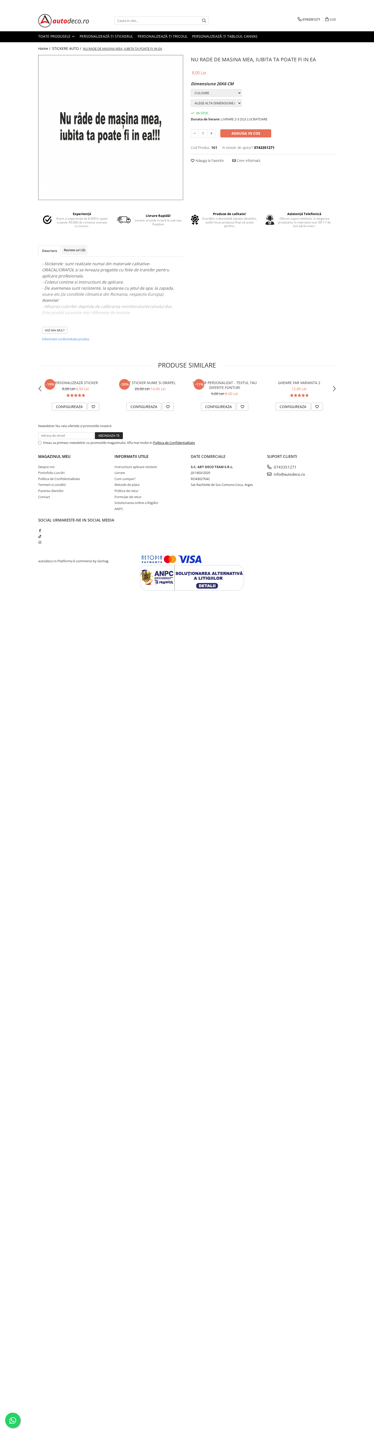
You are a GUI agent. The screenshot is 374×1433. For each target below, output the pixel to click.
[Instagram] (39, 542)
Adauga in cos (246, 133)
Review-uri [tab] (74, 250)
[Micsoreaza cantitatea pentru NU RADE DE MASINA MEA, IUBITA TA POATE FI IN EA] (194, 133)
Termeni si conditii (52, 484)
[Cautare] (204, 21)
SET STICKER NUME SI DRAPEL (150, 382)
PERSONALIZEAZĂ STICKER (75, 382)
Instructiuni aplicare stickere (135, 467)
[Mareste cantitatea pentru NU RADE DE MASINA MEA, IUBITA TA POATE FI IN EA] (211, 133)
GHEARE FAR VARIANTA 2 (299, 382)
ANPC (118, 509)
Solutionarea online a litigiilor (136, 502)
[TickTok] (39, 536)
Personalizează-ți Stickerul (106, 36)
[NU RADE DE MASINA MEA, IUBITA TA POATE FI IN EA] (110, 127)
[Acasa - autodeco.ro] (63, 20)
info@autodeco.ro (289, 474)
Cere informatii (248, 160)
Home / (44, 48)
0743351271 (285, 467)
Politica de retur (126, 490)
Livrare (119, 472)
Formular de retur (127, 497)
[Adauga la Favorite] (93, 407)
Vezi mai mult (55, 330)
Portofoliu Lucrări (51, 472)
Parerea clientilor (51, 490)
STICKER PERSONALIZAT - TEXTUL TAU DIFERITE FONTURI (225, 385)
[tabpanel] (110, 127)
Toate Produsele (54, 36)
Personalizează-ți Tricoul (163, 36)
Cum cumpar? (125, 478)
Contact (44, 497)
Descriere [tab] (49, 250)
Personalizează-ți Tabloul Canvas (224, 36)
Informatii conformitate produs (65, 339)
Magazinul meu (54, 456)
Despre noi (46, 467)
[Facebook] (39, 530)
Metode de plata (126, 484)
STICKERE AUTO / (67, 48)
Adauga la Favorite (209, 160)
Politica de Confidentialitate (174, 442)
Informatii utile (131, 456)
